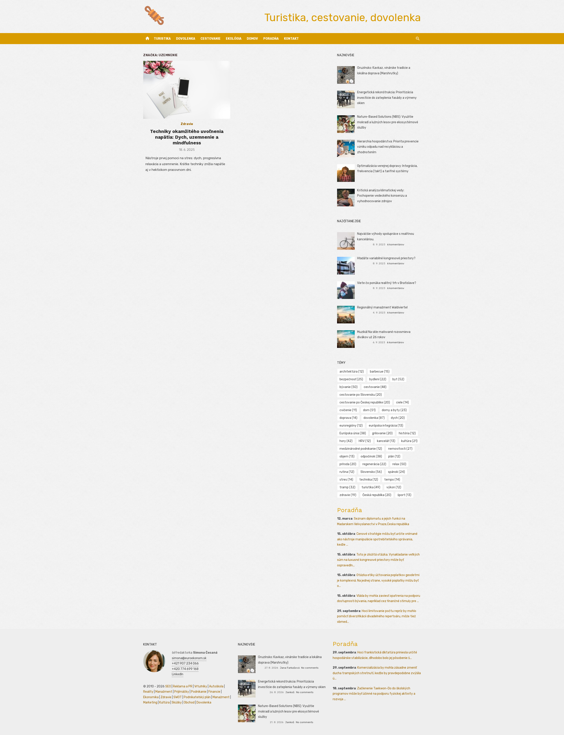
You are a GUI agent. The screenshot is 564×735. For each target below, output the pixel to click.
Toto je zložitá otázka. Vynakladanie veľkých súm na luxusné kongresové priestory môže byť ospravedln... (378, 560)
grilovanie (382, 433)
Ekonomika (151, 697)
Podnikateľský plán (197, 697)
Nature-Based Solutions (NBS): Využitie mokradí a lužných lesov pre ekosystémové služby (387, 122)
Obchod (189, 702)
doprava (348, 418)
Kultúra (164, 702)
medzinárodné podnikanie (361, 449)
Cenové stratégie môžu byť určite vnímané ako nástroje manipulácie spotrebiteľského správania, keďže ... (377, 539)
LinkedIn (177, 674)
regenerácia (374, 464)
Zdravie (187, 124)
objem (347, 456)
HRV (365, 441)
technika (368, 479)
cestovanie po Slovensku (361, 395)
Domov (252, 39)
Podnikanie (198, 692)
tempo (392, 479)
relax (399, 464)
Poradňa (271, 39)
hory (346, 441)
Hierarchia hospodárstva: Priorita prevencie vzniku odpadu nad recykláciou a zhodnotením (388, 147)
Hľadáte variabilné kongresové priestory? (386, 258)
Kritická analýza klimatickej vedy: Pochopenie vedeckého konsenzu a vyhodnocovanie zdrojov (382, 195)
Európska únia (353, 433)
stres (346, 479)
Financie (214, 692)
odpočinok (371, 456)
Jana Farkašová (290, 667)
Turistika (162, 39)
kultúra (409, 441)
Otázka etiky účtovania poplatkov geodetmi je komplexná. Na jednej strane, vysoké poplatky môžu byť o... (378, 580)
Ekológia (233, 39)
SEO (168, 686)
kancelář (386, 441)
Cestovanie (210, 39)
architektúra (352, 371)
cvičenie (348, 410)
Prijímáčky (181, 692)
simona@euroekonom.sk (189, 658)
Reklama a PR (182, 686)
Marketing (150, 702)
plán (394, 456)
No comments (309, 667)
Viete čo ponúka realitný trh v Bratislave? (386, 283)
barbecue (380, 371)
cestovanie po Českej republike (365, 402)
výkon (393, 487)
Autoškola (216, 686)
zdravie (348, 495)
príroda (348, 464)
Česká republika (376, 495)
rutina (347, 472)
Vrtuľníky (200, 686)
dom (369, 410)
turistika (371, 487)
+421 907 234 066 (185, 663)
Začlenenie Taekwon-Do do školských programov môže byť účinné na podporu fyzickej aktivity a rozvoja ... (374, 693)
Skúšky (177, 702)
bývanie (349, 387)
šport (404, 495)
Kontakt (291, 39)
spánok (396, 472)
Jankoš (289, 692)
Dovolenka (185, 39)
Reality (148, 692)
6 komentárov (395, 244)
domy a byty (394, 410)
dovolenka (374, 418)
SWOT (177, 697)
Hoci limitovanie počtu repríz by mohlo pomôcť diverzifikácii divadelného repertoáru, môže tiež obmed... (376, 616)
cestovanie (375, 387)
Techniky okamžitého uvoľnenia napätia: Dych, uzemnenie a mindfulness (186, 137)
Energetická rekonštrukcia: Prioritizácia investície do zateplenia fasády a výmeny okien (387, 97)
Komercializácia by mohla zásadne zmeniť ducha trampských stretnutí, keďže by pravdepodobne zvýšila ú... (377, 673)
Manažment (163, 692)
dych (398, 418)
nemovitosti (400, 449)
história (407, 433)
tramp (347, 487)
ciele (402, 402)
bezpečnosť (351, 379)
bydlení (377, 379)
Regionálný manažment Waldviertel (382, 307)
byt (398, 379)
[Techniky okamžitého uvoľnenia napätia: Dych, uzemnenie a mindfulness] (186, 90)
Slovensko (371, 472)
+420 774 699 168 (185, 669)
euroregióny (351, 425)
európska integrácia (386, 425)
